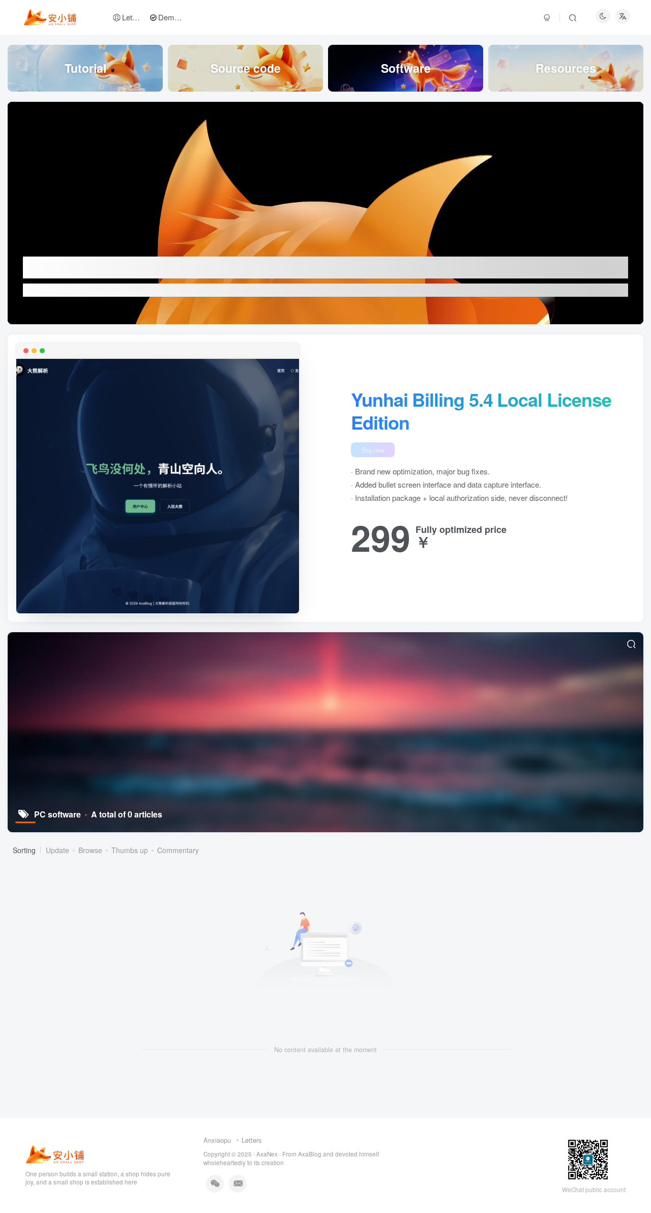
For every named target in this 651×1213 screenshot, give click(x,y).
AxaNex (267, 1154)
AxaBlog (310, 1154)
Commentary (178, 850)
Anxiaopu (218, 1140)
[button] (7, 210)
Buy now (372, 450)
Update (57, 850)
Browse (90, 850)
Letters (252, 1140)
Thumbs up (129, 850)
